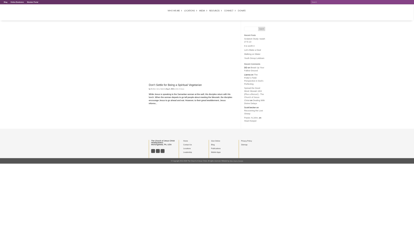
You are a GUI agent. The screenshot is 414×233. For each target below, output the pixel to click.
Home (185, 141)
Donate (241, 10)
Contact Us (187, 145)
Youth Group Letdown (254, 58)
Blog (5, 2)
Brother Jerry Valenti (158, 89)
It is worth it (249, 46)
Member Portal (32, 2)
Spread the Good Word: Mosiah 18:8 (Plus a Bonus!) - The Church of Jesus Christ (254, 94)
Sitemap (244, 145)
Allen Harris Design (236, 161)
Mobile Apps (216, 152)
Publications (216, 148)
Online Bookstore (17, 2)
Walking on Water (252, 54)
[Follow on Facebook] (153, 151)
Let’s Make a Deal (252, 50)
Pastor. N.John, (251, 118)
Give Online (215, 141)
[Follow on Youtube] (163, 151)
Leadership (187, 152)
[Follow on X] (158, 151)
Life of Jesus (180, 89)
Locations (189, 10)
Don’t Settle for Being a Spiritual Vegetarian (175, 85)
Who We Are (174, 10)
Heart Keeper (250, 121)
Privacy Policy (246, 141)
